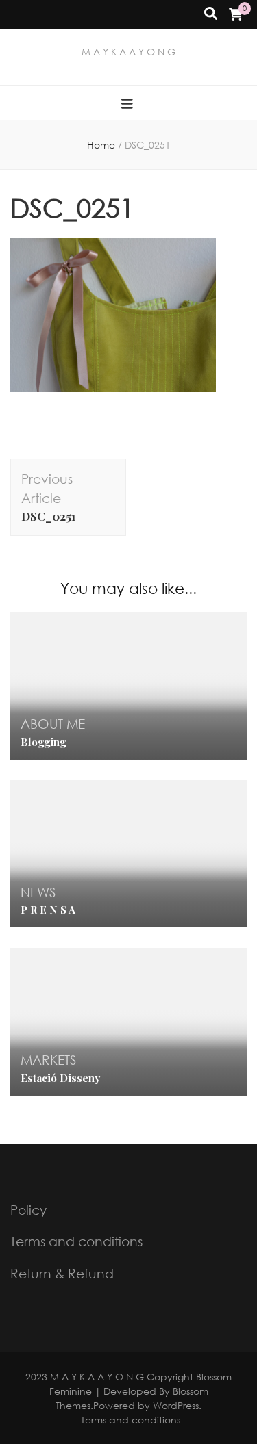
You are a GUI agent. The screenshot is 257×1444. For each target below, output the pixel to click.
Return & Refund (62, 1273)
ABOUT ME (53, 724)
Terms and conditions (76, 1241)
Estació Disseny (60, 1078)
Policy (28, 1209)
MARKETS (48, 1060)
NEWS (38, 892)
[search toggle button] (210, 14)
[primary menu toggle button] (128, 104)
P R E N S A (48, 909)
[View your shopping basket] (236, 14)
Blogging (43, 742)
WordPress (176, 1405)
